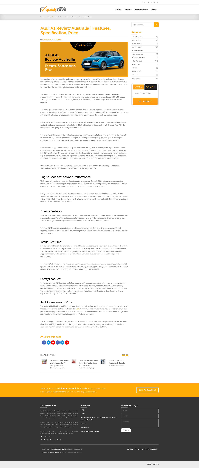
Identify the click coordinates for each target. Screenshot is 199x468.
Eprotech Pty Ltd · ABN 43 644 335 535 (53, 452)
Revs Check (137, 71)
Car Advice (137, 40)
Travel (135, 75)
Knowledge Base (141, 9)
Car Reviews (46, 40)
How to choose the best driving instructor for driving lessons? (58, 363)
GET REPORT (144, 101)
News (83, 413)
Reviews (118, 9)
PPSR (135, 68)
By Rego (150, 87)
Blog (49, 17)
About (153, 9)
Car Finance (137, 47)
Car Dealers (137, 44)
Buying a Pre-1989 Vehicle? (90, 431)
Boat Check (85, 427)
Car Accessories (138, 37)
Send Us (126, 430)
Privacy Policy (139, 449)
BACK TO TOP (152, 464)
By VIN (138, 87)
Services (127, 9)
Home (42, 17)
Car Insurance (138, 54)
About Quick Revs (46, 437)
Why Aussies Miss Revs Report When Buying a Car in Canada (87, 363)
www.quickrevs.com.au (60, 449)
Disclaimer (130, 449)
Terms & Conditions (151, 449)
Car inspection (138, 50)
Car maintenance (139, 57)
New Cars (136, 64)
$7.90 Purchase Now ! (147, 390)
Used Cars (136, 78)
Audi (77, 309)
